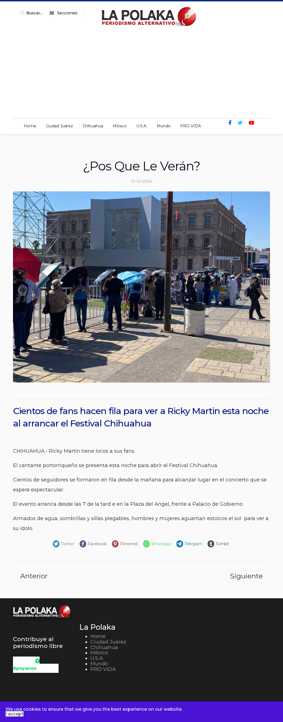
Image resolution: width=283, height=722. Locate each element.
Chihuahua (93, 125)
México (120, 125)
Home (30, 125)
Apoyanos (24, 668)
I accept (14, 713)
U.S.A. (141, 125)
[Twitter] (240, 123)
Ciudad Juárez (59, 125)
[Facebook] (230, 123)
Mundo (164, 125)
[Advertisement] (141, 70)
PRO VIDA (190, 125)
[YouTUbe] (251, 123)
